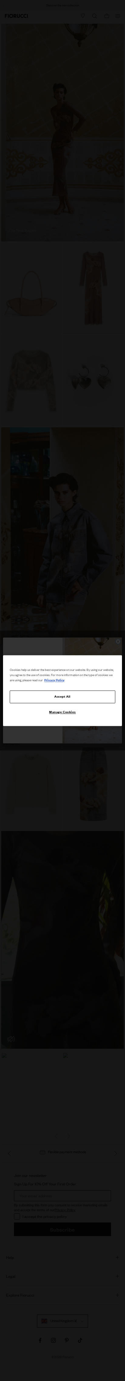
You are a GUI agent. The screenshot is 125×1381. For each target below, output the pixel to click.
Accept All (62, 696)
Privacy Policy (54, 680)
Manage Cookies (62, 711)
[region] (62, 690)
